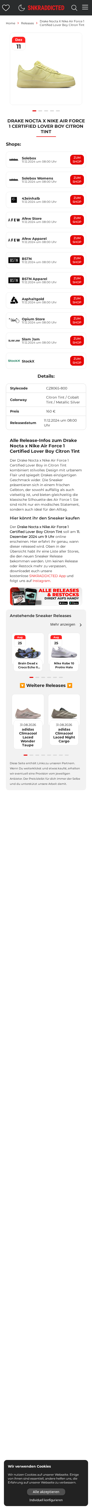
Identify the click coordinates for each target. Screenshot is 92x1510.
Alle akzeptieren (46, 1491)
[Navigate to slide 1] (34, 110)
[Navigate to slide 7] (61, 755)
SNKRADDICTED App (47, 576)
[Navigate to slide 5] (58, 110)
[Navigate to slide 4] (52, 110)
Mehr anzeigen (62, 624)
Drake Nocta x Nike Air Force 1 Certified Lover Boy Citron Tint (62, 23)
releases (27, 23)
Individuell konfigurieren (46, 1500)
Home (10, 23)
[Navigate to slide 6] (61, 677)
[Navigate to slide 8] (67, 755)
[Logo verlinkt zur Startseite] (46, 7)
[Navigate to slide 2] (40, 110)
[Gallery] (46, 71)
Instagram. (42, 581)
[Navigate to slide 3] (46, 110)
